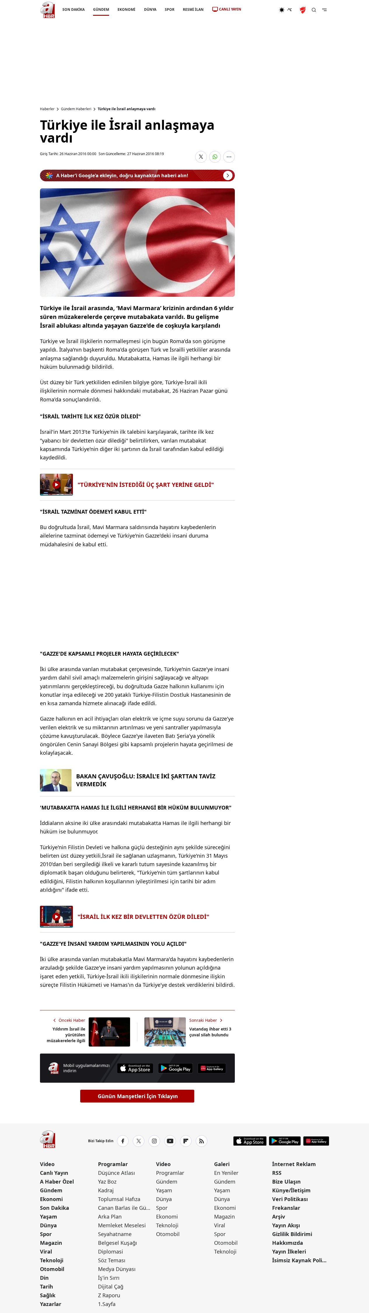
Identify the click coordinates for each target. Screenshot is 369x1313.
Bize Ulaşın (286, 1181)
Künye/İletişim (291, 1190)
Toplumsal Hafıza (119, 1199)
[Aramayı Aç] (313, 9)
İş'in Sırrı (109, 1277)
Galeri (222, 1164)
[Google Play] (175, 1068)
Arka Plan (110, 1216)
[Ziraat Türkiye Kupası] (303, 10)
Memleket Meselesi (122, 1225)
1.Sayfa (107, 1303)
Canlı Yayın (54, 1172)
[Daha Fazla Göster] (229, 157)
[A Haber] (47, 10)
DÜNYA (150, 9)
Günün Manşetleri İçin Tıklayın (138, 1096)
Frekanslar (286, 1207)
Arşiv (278, 1216)
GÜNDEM (101, 9)
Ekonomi (51, 1199)
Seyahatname (115, 1234)
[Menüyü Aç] (324, 9)
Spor (46, 1234)
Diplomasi (110, 1251)
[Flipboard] (186, 1141)
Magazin (51, 1242)
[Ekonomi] (260, 10)
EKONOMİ (126, 9)
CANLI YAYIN (230, 9)
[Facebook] (123, 1141)
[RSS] (201, 1141)
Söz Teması (111, 1260)
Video (47, 1164)
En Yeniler (226, 1172)
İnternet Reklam (294, 1164)
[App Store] (135, 1068)
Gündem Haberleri (76, 109)
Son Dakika (54, 1207)
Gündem (51, 1190)
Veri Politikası (290, 1199)
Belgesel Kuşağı (117, 1242)
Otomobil (52, 1268)
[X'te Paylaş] (201, 157)
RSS (276, 1172)
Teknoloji (51, 1260)
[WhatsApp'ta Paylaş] (215, 157)
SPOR (169, 9)
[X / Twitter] (138, 1141)
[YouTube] (170, 1141)
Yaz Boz (107, 1181)
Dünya (48, 1225)
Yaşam (48, 1216)
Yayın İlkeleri (289, 1251)
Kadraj (106, 1190)
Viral (46, 1251)
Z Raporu (109, 1295)
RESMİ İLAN (193, 9)
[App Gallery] (211, 1068)
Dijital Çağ (110, 1286)
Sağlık (47, 1295)
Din (44, 1277)
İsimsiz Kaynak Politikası (300, 1260)
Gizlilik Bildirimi (292, 1234)
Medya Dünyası (117, 1268)
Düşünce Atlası (116, 1172)
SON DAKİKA (73, 9)
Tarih (46, 1286)
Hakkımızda (287, 1242)
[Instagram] (154, 1141)
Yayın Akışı (286, 1225)
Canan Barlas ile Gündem (126, 1207)
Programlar (113, 1164)
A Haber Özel (57, 1181)
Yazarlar (50, 1303)
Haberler (47, 109)
